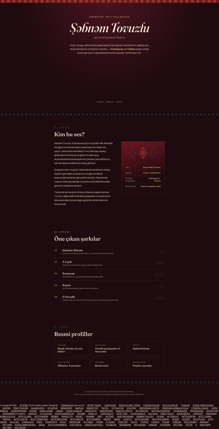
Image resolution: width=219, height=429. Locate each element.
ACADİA (160, 416)
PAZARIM (81, 413)
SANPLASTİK (91, 411)
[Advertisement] (109, 77)
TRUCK (134, 422)
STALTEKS (131, 408)
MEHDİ (117, 419)
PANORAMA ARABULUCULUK (175, 408)
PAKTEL (105, 408)
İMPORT (107, 419)
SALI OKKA (153, 413)
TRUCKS (144, 422)
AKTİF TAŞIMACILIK (39, 419)
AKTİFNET (24, 405)
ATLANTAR (53, 408)
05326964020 (196, 411)
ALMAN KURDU (37, 408)
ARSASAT (204, 422)
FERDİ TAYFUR (167, 413)
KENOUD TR (67, 416)
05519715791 (212, 411)
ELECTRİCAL (76, 424)
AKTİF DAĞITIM (188, 416)
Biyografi (100, 102)
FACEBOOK (111, 424)
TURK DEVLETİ (107, 413)
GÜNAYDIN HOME (18, 411)
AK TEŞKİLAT (173, 416)
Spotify (117, 394)
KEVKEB (33, 411)
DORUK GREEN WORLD (203, 405)
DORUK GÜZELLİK (74, 411)
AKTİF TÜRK (122, 413)
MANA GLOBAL (46, 411)
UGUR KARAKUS (138, 413)
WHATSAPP (205, 424)
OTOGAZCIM (118, 408)
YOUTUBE (177, 424)
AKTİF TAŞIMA (204, 416)
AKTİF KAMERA (41, 416)
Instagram (107, 394)
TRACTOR (123, 422)
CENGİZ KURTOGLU (94, 424)
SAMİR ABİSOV (183, 413)
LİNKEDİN (153, 424)
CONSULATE (28, 422)
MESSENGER (125, 424)
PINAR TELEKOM (20, 408)
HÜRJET (79, 416)
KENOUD (7, 419)
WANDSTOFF (92, 408)
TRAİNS (99, 422)
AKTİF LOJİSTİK (21, 419)
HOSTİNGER (20, 427)
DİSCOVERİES (190, 422)
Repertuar (110, 102)
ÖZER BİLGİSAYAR (151, 405)
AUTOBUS (88, 422)
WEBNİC (55, 416)
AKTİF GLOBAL (25, 416)
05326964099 (180, 411)
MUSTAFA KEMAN (125, 416)
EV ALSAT (110, 422)
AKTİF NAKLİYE (76, 419)
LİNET (100, 416)
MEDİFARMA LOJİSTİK (149, 408)
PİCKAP (165, 422)
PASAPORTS (51, 422)
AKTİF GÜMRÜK (93, 419)
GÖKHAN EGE (67, 405)
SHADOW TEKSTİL (124, 411)
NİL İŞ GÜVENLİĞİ (170, 405)
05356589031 (9, 413)
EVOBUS (155, 422)
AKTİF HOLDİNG (142, 419)
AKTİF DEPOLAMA (59, 419)
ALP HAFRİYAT (142, 411)
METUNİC (7, 427)
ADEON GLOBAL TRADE (129, 405)
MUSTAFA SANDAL (160, 419)
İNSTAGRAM (139, 424)
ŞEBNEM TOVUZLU (145, 416)
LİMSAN (59, 411)
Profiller (119, 102)
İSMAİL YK (92, 413)
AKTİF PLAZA (199, 419)
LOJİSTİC (127, 419)
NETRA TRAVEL (94, 405)
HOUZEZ (186, 419)
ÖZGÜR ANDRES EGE (64, 413)
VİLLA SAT (14, 422)
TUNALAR (185, 405)
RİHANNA (90, 416)
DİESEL (42, 424)
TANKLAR (176, 422)
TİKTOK (189, 424)
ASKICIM (6, 408)
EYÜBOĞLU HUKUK (199, 408)
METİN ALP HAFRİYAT (161, 411)
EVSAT (63, 422)
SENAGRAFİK (66, 408)
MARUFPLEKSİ (106, 411)
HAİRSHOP (198, 413)
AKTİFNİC (110, 416)
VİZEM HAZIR (110, 405)
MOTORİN (7, 424)
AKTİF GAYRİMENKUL (57, 424)
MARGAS (79, 408)
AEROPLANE (74, 422)
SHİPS (39, 422)
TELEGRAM (165, 424)
